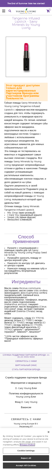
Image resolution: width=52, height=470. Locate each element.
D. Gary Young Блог (26, 388)
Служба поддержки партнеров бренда (26, 377)
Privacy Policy (27, 445)
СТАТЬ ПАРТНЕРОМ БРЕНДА (26, 370)
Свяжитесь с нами (26, 361)
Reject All (26, 458)
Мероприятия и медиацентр (26, 383)
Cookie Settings (26, 450)
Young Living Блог (26, 397)
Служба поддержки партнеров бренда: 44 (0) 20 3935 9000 (26, 356)
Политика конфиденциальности (26, 393)
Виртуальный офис (26, 365)
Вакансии (26, 407)
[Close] (48, 432)
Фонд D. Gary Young (26, 402)
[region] (26, 449)
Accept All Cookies (26, 465)
